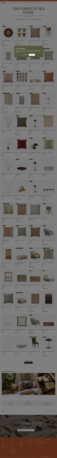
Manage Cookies (25, 54)
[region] (28, 51)
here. (19, 52)
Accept (32, 54)
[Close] (42, 47)
